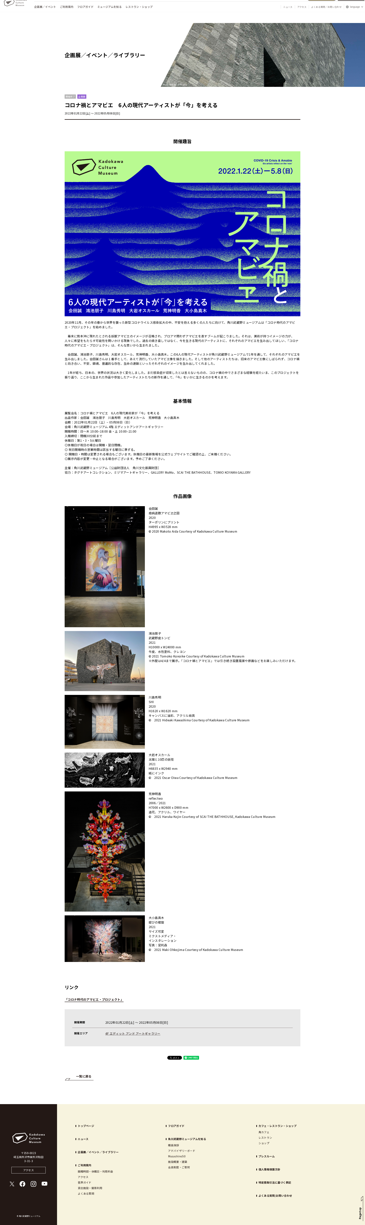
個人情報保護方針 (269, 1169)
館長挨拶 (173, 1145)
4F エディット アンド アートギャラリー (132, 1033)
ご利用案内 (67, 14)
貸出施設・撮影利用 (90, 1188)
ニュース (287, 13)
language (355, 13)
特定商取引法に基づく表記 (275, 1182)
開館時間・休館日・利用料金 (95, 1171)
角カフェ (264, 1132)
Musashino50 (177, 1156)
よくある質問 (86, 1193)
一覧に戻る (84, 1076)
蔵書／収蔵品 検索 (351, 4)
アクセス (301, 13)
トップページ (86, 1126)
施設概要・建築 (177, 1162)
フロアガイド (85, 14)
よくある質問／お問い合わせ (326, 13)
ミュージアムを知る (109, 14)
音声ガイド (84, 1182)
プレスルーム (267, 1156)
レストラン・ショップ (139, 14)
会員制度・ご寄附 (179, 1167)
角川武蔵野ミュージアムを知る (187, 1139)
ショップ (264, 1143)
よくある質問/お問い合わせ (275, 1195)
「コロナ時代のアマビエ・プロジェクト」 (94, 999)
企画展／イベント (45, 14)
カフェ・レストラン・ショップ (278, 1126)
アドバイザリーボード (181, 1151)
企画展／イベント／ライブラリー (98, 1152)
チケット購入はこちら (321, 4)
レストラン (265, 1137)
